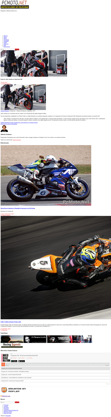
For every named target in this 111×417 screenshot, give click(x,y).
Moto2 (5, 37)
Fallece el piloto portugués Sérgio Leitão (11, 321)
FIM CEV (6, 44)
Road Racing (7, 46)
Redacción (4, 330)
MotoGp (6, 35)
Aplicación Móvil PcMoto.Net (11, 410)
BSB (5, 45)
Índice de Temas (7, 413)
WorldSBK (6, 40)
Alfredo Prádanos (6, 83)
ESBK (5, 42)
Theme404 (8, 415)
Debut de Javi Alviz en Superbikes (9, 124)
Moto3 (5, 38)
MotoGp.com (6, 396)
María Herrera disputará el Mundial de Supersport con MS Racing (18, 208)
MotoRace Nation (8, 411)
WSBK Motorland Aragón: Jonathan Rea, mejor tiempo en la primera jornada (19, 122)
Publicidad (6, 409)
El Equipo (6, 405)
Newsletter (6, 407)
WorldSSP (6, 41)
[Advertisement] (55, 23)
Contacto (6, 406)
